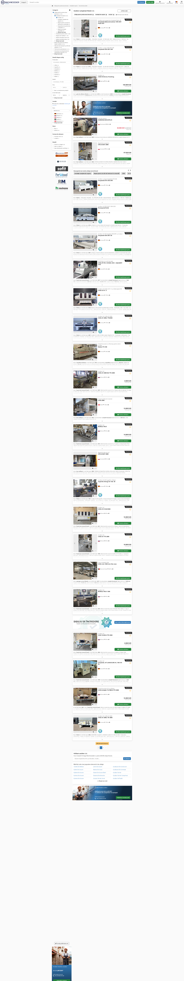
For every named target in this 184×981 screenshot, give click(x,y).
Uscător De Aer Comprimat (120, 775)
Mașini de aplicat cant (62, 37)
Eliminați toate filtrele (122, 14)
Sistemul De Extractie (99, 775)
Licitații (56, 138)
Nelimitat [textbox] (57, 110)
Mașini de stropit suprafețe (62, 30)
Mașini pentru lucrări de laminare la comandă (64, 23)
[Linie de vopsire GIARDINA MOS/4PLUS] (85, 127)
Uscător (60, 17)
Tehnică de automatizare (62, 49)
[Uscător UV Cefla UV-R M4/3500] (85, 516)
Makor (56, 76)
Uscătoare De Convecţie (119, 769)
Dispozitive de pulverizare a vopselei (64, 26)
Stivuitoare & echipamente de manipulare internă (61, 51)
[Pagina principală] (52, 5)
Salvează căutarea (103, 743)
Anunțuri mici (58, 136)
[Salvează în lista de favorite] (130, 22)
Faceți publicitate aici (62, 943)
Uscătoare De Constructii (120, 766)
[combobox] (62, 110)
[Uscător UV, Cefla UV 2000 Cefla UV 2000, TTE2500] (85, 324)
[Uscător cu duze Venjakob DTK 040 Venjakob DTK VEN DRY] (85, 187)
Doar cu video (58, 146)
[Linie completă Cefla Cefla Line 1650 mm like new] (85, 571)
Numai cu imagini (59, 144)
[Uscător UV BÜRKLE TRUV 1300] (85, 598)
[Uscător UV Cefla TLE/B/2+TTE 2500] (85, 642)
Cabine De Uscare (78, 769)
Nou (55, 128)
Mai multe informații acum (122, 622)
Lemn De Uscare (97, 766)
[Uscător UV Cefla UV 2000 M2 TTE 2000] (85, 379)
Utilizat (56, 130)
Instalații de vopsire (62, 15)
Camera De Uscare (79, 775)
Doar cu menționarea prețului (61, 90)
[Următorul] (95, 28)
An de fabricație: (56, 92)
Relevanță (125, 11)
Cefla (56, 65)
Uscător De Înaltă (117, 778)
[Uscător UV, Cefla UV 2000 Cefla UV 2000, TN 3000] (85, 724)
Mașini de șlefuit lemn (62, 39)
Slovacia (59, 115)
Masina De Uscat (97, 769)
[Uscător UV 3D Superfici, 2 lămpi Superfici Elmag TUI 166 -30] (85, 488)
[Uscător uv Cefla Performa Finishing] (85, 83)
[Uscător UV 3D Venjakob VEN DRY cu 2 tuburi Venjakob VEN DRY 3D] (85, 242)
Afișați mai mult (102, 781)
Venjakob (57, 69)
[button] (181, 2)
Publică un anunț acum (123, 113)
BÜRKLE (57, 70)
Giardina (57, 74)
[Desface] (102, 44)
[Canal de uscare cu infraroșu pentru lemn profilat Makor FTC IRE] (85, 352)
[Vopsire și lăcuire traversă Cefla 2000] (85, 407)
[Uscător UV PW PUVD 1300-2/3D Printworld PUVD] (85, 214)
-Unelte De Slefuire (79, 766)
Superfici (57, 67)
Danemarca (59, 121)
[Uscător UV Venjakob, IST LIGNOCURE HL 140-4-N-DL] (85, 669)
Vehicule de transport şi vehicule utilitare (62, 46)
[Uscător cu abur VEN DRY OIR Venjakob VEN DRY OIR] (85, 56)
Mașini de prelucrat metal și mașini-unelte (61, 43)
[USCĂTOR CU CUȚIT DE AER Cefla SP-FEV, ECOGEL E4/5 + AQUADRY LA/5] (85, 269)
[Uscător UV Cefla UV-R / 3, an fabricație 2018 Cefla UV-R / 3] (85, 297)
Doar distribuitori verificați (61, 148)
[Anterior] (74, 28)
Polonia (58, 117)
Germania (59, 113)
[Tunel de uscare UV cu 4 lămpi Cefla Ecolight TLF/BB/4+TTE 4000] (85, 697)
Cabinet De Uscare (79, 772)
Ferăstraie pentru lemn (63, 33)
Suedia (58, 119)
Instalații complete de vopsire (63, 20)
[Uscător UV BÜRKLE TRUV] (85, 433)
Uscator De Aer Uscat (99, 778)
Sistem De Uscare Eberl (99, 772)
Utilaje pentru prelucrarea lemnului (60, 13)
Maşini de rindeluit (62, 35)
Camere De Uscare (79, 778)
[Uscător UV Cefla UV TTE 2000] (85, 543)
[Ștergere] (93, 14)
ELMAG (56, 72)
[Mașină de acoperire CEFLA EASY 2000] (85, 151)
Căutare (142, 2)
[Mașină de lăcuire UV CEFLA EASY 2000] (85, 461)
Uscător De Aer (117, 772)
